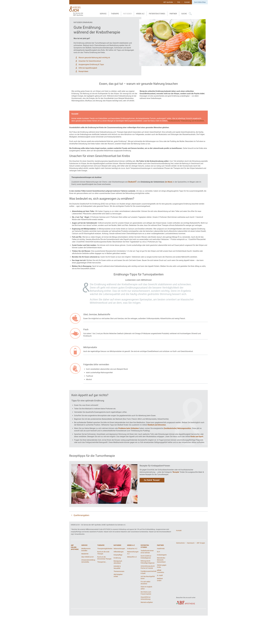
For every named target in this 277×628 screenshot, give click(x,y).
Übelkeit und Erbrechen (156, 425)
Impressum (190, 543)
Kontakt (187, 2)
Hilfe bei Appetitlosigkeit (88, 68)
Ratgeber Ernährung (83, 22)
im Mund (168, 182)
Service (103, 14)
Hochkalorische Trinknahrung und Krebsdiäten (186, 121)
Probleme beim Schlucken (128, 428)
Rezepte (176, 472)
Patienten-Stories (157, 14)
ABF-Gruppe (201, 543)
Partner (173, 14)
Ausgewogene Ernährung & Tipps (91, 64)
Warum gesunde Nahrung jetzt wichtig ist (94, 58)
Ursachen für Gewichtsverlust (90, 61)
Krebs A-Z (140, 14)
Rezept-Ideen (83, 71)
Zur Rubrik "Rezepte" (152, 480)
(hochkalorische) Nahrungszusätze (177, 428)
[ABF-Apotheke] (185, 602)
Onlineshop (122, 529)
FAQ (178, 2)
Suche (184, 14)
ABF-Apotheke (168, 2)
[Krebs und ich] (76, 11)
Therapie (115, 14)
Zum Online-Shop (200, 2)
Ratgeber (127, 14)
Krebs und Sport (197, 436)
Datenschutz (180, 543)
